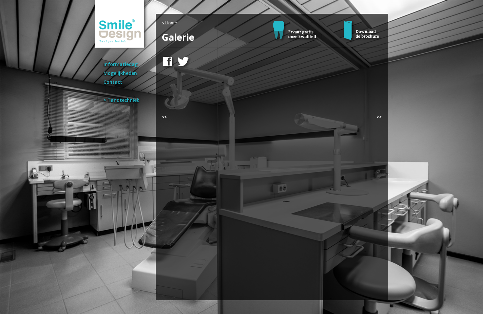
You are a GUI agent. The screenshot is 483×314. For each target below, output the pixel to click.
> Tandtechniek (121, 100)
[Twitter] (185, 68)
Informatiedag (121, 64)
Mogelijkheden (120, 73)
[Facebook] (168, 68)
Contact (113, 82)
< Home (169, 23)
